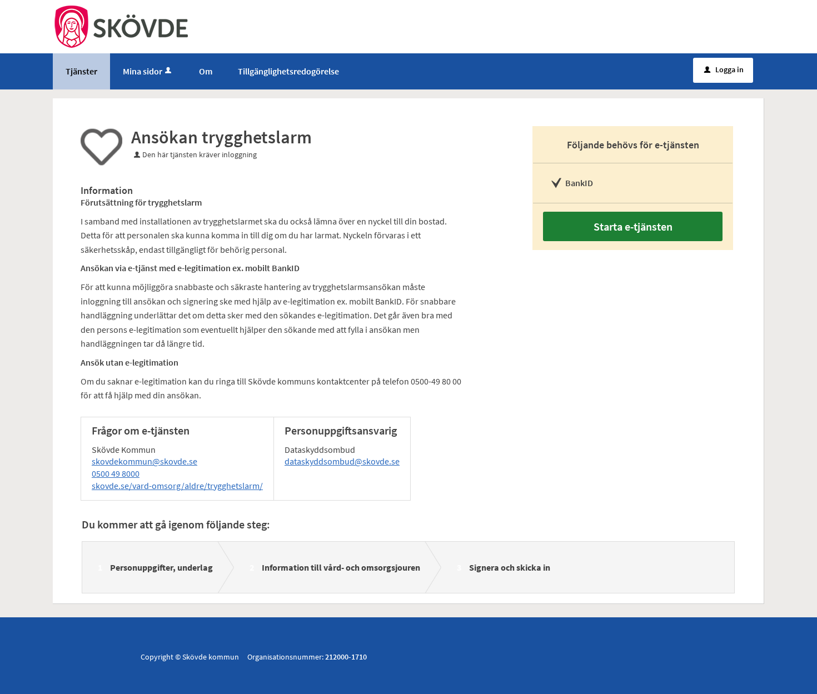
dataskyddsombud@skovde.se (342, 461)
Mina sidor (142, 71)
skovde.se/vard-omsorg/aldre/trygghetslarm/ (177, 485)
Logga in (724, 69)
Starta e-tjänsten (633, 226)
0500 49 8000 (116, 473)
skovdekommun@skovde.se (144, 461)
